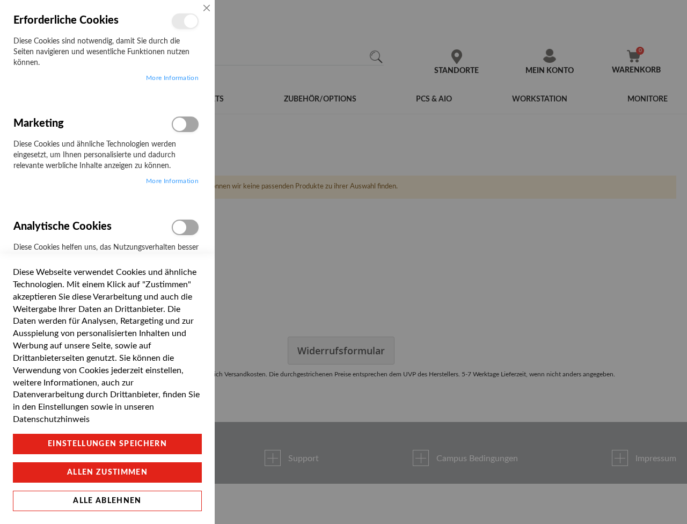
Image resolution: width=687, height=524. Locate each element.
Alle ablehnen (107, 501)
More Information (172, 78)
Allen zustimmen (107, 472)
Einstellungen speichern (107, 444)
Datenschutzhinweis (51, 419)
